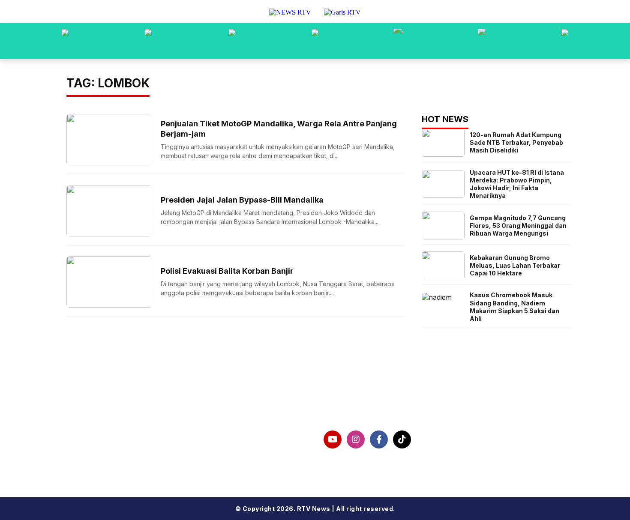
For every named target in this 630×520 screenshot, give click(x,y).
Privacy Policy (104, 448)
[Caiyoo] (315, 41)
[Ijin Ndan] (148, 41)
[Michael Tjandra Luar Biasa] (232, 41)
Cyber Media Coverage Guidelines (142, 462)
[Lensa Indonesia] (65, 41)
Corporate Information (120, 434)
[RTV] (565, 41)
